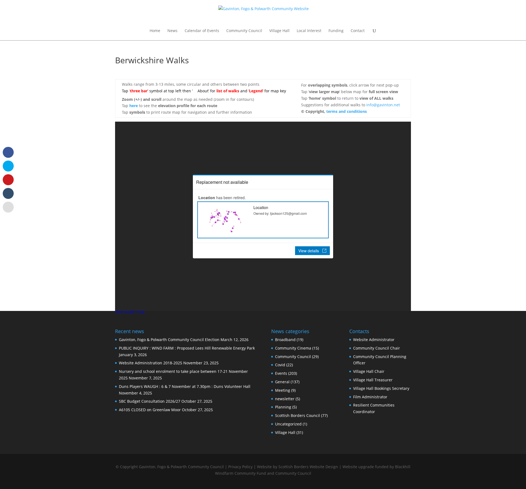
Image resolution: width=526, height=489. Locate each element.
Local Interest (309, 31)
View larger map (130, 311)
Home (155, 31)
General (282, 381)
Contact (358, 31)
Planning (283, 407)
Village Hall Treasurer (373, 379)
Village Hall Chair (368, 371)
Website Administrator (374, 339)
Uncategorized (288, 424)
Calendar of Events (202, 31)
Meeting (282, 390)
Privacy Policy (240, 466)
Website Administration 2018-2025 (150, 362)
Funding (336, 31)
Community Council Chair (376, 348)
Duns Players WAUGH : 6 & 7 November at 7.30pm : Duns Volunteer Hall (184, 386)
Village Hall (279, 31)
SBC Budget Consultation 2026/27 (149, 401)
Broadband (285, 339)
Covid (280, 364)
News (172, 31)
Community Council (244, 31)
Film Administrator (370, 396)
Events (281, 373)
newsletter (285, 398)
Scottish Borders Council (297, 415)
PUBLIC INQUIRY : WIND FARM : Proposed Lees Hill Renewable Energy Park (187, 348)
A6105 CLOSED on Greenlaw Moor (150, 409)
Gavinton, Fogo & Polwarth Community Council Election (169, 339)
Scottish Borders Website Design (308, 466)
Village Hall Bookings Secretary (381, 388)
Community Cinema (293, 348)
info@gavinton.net (383, 104)
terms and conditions (346, 111)
